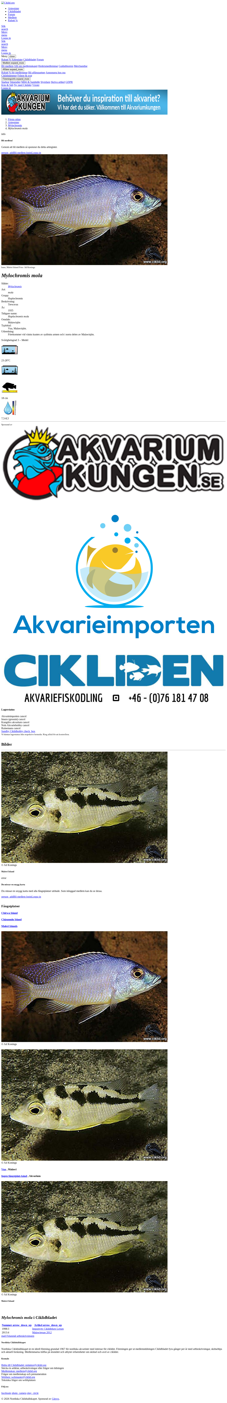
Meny (4, 33)
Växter (35, 85)
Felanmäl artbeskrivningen (17, 1336)
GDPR (69, 82)
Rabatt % (13, 20)
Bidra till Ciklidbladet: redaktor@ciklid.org (23, 1365)
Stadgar (5, 82)
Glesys (55, 1398)
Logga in (6, 38)
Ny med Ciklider (23, 85)
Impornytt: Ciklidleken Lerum (48, 1328)
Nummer (17, 1325)
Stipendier (15, 82)
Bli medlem (7, 66)
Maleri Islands (9, 926)
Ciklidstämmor (9, 75)
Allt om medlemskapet (26, 66)
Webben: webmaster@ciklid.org (18, 1377)
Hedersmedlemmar (48, 66)
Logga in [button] (33, 152)
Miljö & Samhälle (30, 82)
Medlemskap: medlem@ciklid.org (19, 1371)
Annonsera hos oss (55, 72)
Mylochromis (15, 125)
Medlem (12, 17)
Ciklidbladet (14, 11)
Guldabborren (66, 66)
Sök (4, 27)
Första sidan (14, 119)
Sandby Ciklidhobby (18, 731)
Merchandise (80, 66)
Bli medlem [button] (13, 152)
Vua (3, 1169)
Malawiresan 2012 (42, 1332)
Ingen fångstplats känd (14, 1176)
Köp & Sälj (7, 85)
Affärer (13, 69)
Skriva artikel (58, 82)
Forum (11, 14)
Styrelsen (45, 82)
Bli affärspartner (36, 72)
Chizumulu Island (11, 919)
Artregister (13, 8)
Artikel (48, 1325)
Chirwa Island (9, 913)
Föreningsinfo (16, 79)
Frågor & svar (24, 75)
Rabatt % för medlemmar (14, 72)
